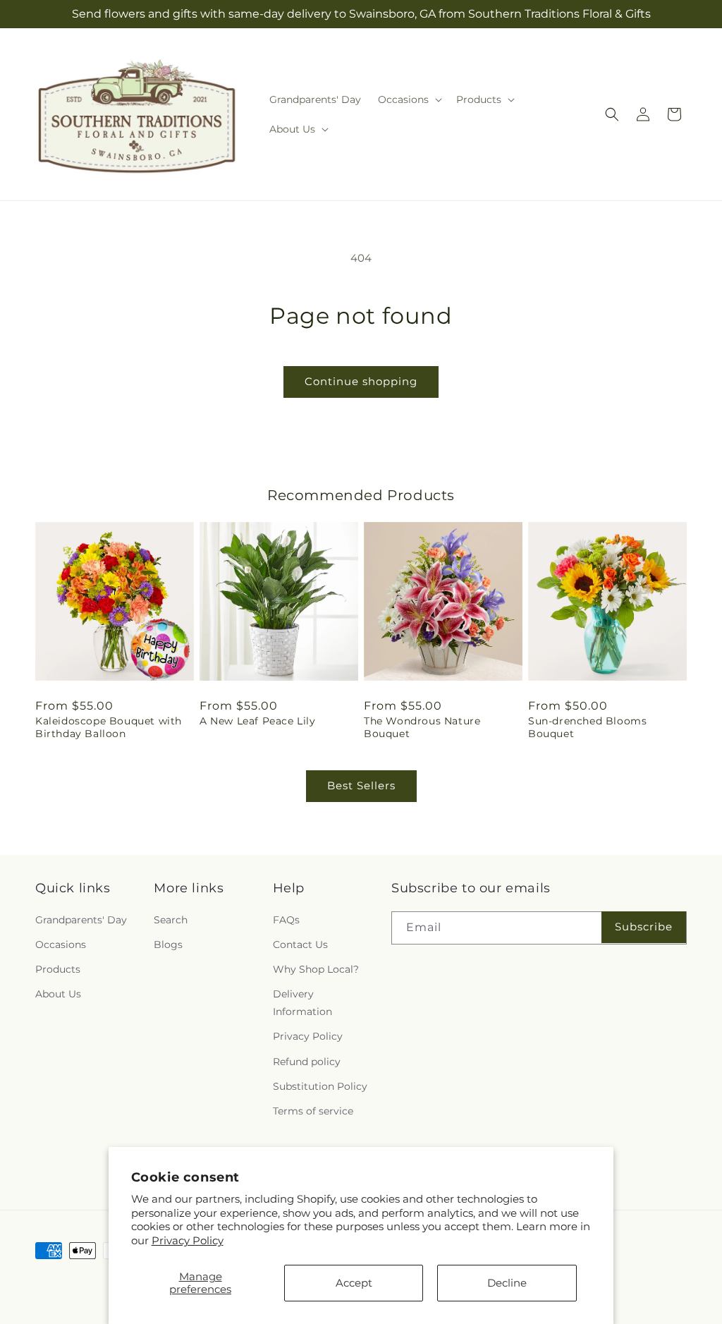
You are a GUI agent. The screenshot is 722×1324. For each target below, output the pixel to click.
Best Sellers (361, 785)
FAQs (286, 919)
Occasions (60, 944)
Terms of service (313, 1111)
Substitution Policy (320, 1086)
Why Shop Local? (316, 969)
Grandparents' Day (81, 919)
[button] (408, 99)
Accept (354, 1282)
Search (171, 919)
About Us (58, 994)
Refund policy (307, 1061)
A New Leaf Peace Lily (258, 721)
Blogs (168, 944)
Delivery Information (302, 1003)
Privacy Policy (188, 1240)
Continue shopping (361, 381)
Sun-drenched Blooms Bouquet (587, 727)
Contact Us (300, 944)
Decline (507, 1282)
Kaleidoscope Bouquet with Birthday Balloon (108, 727)
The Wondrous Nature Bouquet (422, 727)
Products (57, 969)
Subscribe (644, 926)
